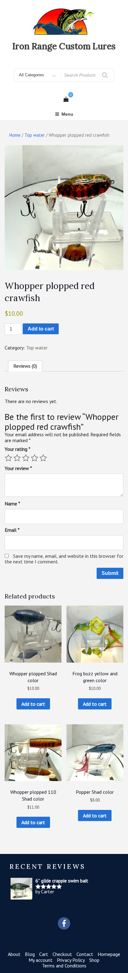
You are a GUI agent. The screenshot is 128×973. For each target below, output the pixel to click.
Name (12, 503)
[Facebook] (64, 923)
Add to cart (41, 328)
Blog (30, 954)
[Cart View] (65, 99)
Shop (94, 960)
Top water (35, 135)
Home (15, 135)
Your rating (17, 449)
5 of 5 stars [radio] (43, 458)
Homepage (109, 954)
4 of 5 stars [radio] (34, 458)
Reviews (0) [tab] (25, 366)
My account (41, 960)
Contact (84, 954)
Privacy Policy (71, 960)
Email (12, 530)
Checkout (62, 954)
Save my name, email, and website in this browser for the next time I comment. (64, 559)
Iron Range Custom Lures (64, 46)
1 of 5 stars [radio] (8, 458)
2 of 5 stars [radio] (17, 458)
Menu (67, 114)
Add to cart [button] (33, 704)
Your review (18, 468)
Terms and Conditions (64, 965)
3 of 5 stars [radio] (26, 458)
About (14, 954)
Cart (43, 954)
